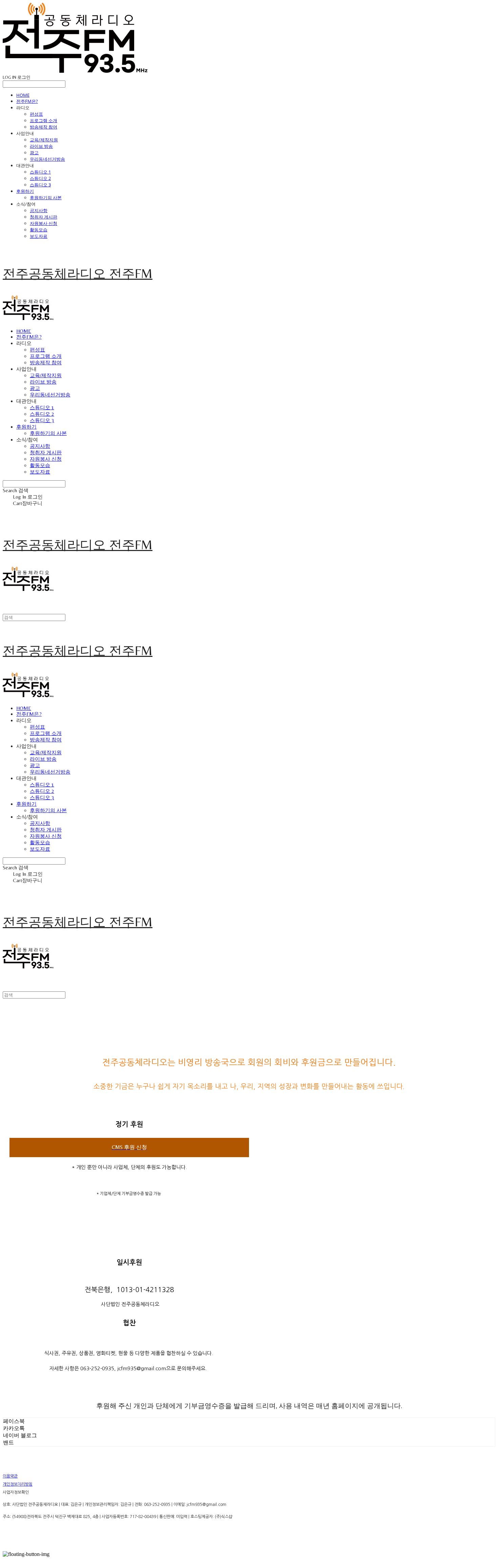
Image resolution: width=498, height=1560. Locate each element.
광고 (34, 153)
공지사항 (38, 210)
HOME (22, 95)
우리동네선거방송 (47, 159)
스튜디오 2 (40, 178)
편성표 (36, 114)
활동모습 (38, 230)
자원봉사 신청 (43, 223)
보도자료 (38, 236)
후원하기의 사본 (46, 197)
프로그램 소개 (43, 120)
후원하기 (25, 191)
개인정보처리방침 (18, 1484)
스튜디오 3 (40, 185)
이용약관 (10, 1476)
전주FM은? (27, 101)
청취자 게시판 (43, 217)
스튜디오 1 (40, 172)
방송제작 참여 (43, 127)
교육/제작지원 (44, 140)
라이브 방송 (41, 146)
